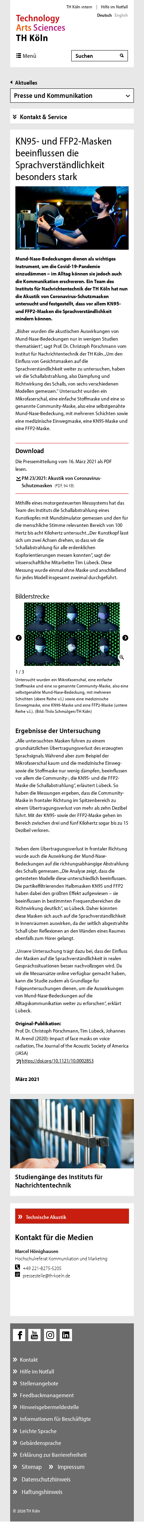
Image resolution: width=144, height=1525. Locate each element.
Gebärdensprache (40, 1442)
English (121, 15)
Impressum (70, 1467)
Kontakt (29, 1359)
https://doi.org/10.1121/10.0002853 (58, 1060)
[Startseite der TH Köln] (40, 27)
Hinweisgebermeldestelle (49, 1406)
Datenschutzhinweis (45, 1479)
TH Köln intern (79, 6)
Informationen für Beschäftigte (55, 1418)
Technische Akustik (45, 1217)
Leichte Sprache (38, 1430)
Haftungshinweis (41, 1492)
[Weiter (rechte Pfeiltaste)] (125, 638)
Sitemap (31, 1467)
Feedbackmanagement (47, 1395)
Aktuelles (26, 82)
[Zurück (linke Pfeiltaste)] (18, 638)
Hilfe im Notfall (114, 6)
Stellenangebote (39, 1383)
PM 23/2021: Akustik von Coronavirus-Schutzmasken (62, 482)
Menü (29, 55)
